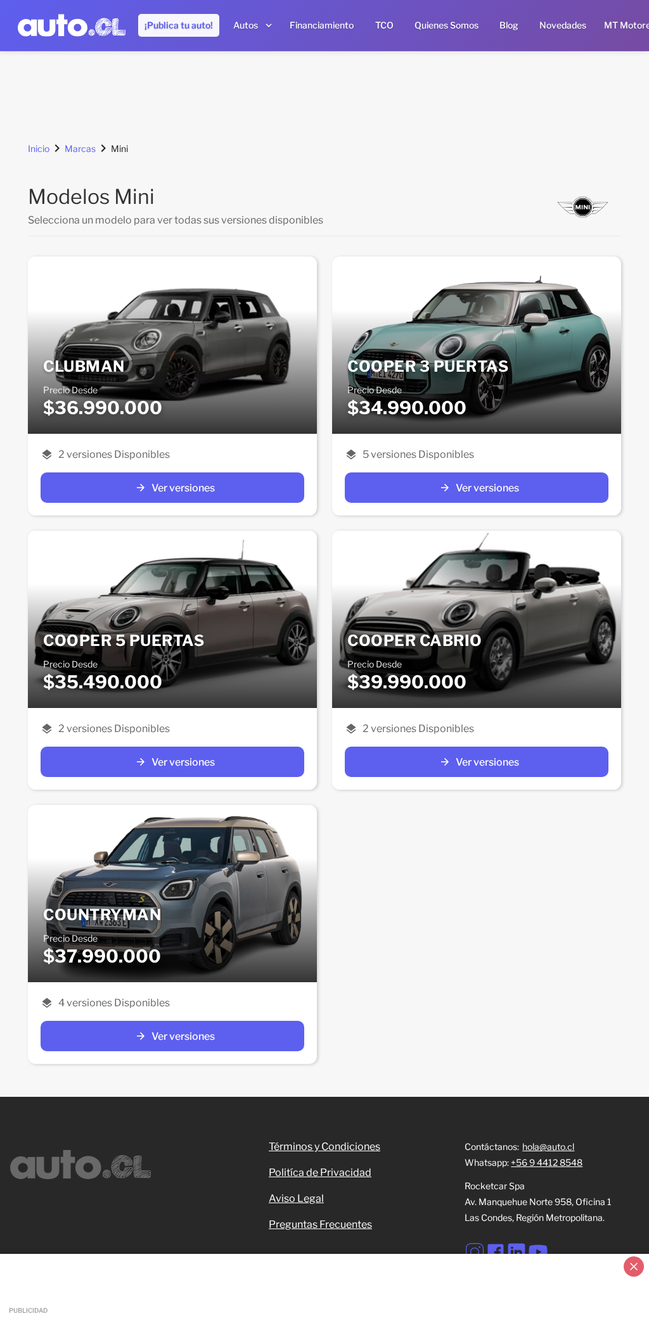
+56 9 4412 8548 (546, 1162)
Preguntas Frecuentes (320, 1224)
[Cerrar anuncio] (634, 1266)
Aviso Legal (296, 1198)
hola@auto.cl (548, 1146)
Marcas (80, 148)
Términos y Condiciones (324, 1147)
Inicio (38, 148)
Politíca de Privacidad (320, 1172)
